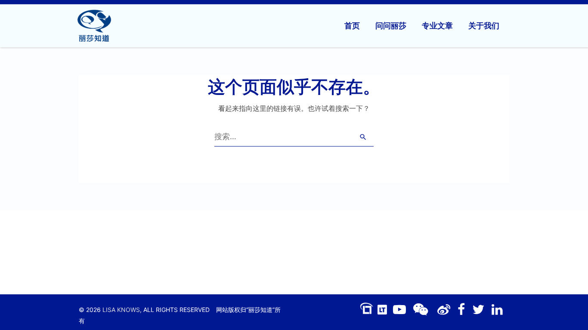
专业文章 (437, 25)
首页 (352, 25)
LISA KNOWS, (122, 309)
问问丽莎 (390, 25)
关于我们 (483, 25)
